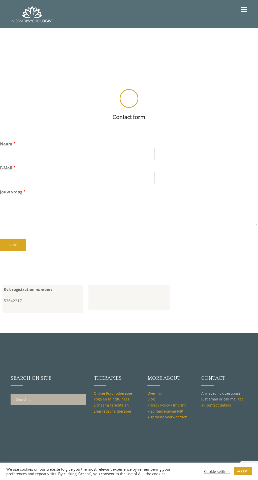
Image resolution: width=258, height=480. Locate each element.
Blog (151, 399)
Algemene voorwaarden (167, 417)
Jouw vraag (13, 192)
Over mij (154, 393)
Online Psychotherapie (113, 393)
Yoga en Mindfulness (111, 399)
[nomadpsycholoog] (32, 13)
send (13, 245)
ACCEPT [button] (243, 471)
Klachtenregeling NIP (165, 411)
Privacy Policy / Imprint (166, 405)
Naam (8, 144)
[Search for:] (48, 399)
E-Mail (8, 168)
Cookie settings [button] (217, 471)
